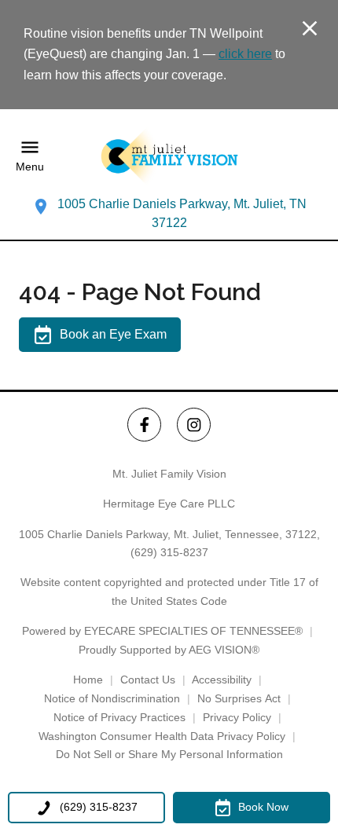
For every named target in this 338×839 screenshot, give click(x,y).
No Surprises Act (239, 698)
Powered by (162, 631)
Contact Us (147, 679)
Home (88, 679)
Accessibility (222, 679)
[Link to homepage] (169, 156)
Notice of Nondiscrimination (112, 698)
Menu (30, 166)
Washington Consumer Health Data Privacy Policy (162, 736)
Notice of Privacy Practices (119, 717)
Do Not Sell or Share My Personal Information (169, 754)
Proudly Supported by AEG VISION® (169, 649)
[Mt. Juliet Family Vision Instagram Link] (194, 424)
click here (245, 53)
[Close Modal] (309, 29)
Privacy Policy (237, 717)
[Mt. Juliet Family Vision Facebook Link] (144, 424)
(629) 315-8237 (169, 552)
